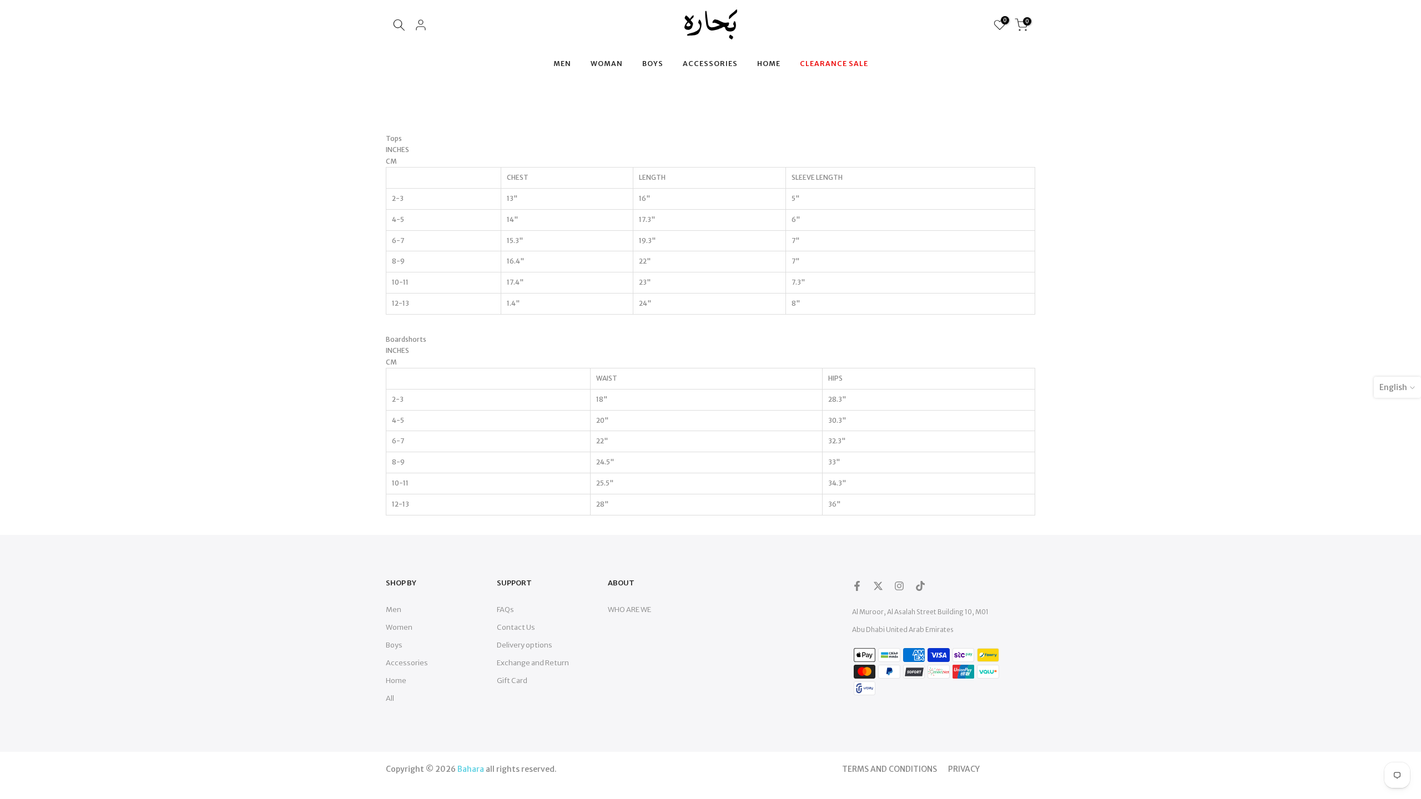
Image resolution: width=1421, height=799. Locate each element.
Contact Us (516, 627)
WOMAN (607, 63)
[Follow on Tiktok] (920, 586)
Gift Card (512, 680)
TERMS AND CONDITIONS (889, 769)
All (390, 698)
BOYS (652, 63)
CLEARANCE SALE (834, 63)
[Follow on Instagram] (899, 586)
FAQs (505, 609)
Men (393, 609)
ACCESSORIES (710, 63)
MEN (562, 63)
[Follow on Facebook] (857, 586)
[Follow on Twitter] (878, 586)
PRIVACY (964, 769)
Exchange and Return (533, 662)
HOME (768, 63)
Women (399, 627)
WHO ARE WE (629, 609)
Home (396, 680)
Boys (394, 645)
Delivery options (524, 645)
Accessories (407, 662)
